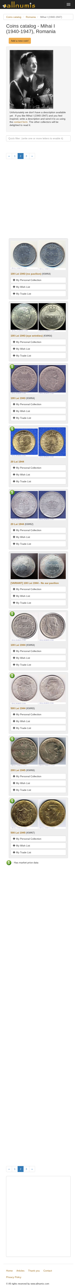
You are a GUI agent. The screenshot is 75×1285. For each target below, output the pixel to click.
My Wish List (22, 286)
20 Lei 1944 (17, 461)
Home (9, 1270)
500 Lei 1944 (18, 708)
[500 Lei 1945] (24, 814)
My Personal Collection (28, 280)
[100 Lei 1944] (24, 626)
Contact (47, 1270)
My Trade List (23, 293)
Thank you (34, 1270)
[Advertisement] (37, 200)
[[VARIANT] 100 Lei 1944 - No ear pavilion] (24, 566)
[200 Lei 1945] (24, 751)
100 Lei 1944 (18, 645)
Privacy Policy (13, 1277)
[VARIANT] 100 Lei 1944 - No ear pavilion (35, 583)
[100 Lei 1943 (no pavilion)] (24, 254)
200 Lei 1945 (18, 770)
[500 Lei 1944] (24, 689)
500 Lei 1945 (18, 832)
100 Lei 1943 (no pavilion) (26, 273)
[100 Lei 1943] (24, 379)
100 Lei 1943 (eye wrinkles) (27, 335)
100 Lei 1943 (18, 398)
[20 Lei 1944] (24, 442)
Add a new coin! (20, 40)
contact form (21, 122)
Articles (20, 1270)
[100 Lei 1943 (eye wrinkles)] (24, 317)
